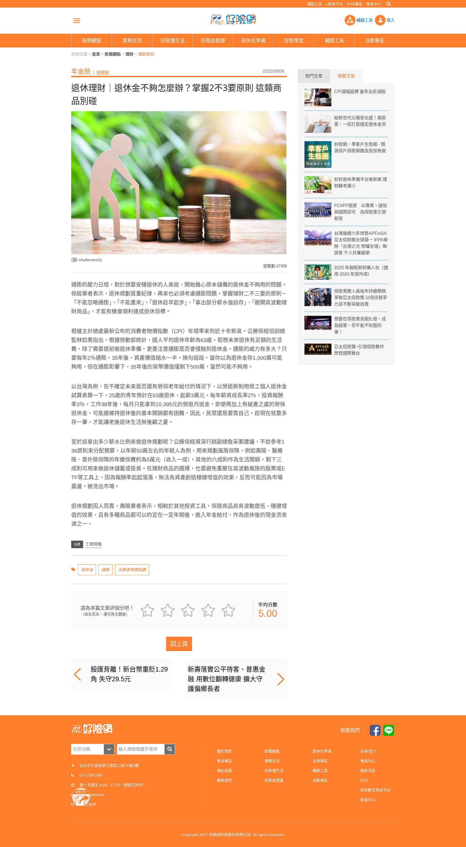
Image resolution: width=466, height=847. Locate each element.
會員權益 (224, 761)
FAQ (364, 780)
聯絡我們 (224, 780)
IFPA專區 (354, 4)
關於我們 (224, 751)
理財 (129, 54)
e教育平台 (334, 4)
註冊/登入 (368, 751)
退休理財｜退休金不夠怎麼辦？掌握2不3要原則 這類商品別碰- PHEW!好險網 (233, 19)
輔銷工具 (314, 4)
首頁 (96, 54)
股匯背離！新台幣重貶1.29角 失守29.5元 (129, 674)
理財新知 (146, 54)
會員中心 (373, 4)
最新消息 (367, 770)
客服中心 (367, 800)
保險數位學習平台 (375, 790)
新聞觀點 (113, 54)
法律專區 (320, 761)
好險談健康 (274, 780)
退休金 (87, 569)
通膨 (105, 569)
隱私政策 (224, 770)
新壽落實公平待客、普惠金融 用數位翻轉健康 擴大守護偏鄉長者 (226, 679)
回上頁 (179, 644)
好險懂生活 (274, 770)
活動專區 (320, 780)
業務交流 (272, 761)
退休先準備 (322, 751)
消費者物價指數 (132, 569)
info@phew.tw (92, 794)
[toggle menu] (76, 20)
